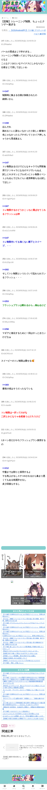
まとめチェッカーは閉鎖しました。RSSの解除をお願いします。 (24, 716)
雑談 (5, 726)
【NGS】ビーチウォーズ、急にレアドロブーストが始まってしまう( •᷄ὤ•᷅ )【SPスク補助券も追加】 (24, 687)
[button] (42, 505)
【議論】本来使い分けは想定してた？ (15, 658)
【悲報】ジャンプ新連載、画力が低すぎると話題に (19, 656)
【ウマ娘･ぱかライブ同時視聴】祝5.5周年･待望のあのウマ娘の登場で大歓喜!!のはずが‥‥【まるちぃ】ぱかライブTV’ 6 (24, 704)
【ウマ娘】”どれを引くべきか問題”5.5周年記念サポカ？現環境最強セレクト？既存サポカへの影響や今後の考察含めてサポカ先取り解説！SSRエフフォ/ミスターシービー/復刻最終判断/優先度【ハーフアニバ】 (24, 680)
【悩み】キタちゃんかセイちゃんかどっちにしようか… (21, 651)
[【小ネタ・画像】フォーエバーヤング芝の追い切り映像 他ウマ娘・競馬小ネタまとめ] (12, 582)
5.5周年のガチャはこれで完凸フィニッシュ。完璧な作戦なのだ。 (24, 636)
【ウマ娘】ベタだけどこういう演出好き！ (16, 711)
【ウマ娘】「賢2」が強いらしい (13, 663)
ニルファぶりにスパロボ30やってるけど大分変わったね (21, 714)
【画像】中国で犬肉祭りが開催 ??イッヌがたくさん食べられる (23, 718)
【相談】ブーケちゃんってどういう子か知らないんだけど (21, 660)
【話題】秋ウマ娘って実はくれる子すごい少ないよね (20, 653)
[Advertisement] (23, 519)
